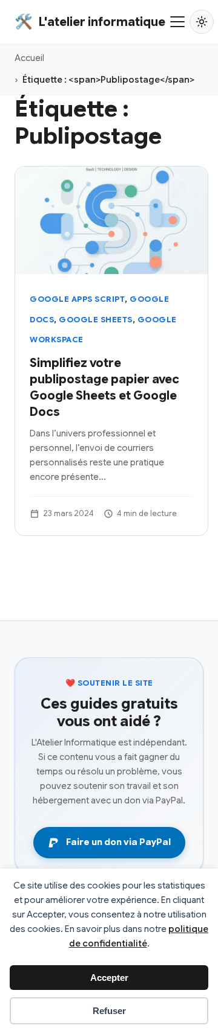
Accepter (109, 977)
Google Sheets (96, 319)
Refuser (109, 1011)
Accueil (29, 58)
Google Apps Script (77, 299)
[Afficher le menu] (177, 21)
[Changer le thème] (202, 22)
